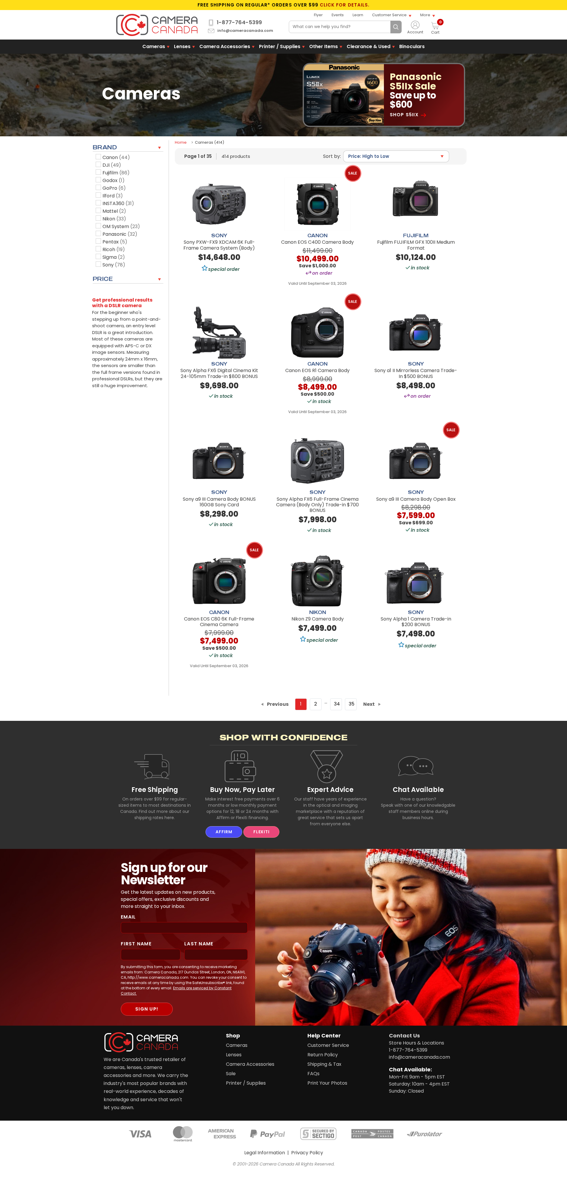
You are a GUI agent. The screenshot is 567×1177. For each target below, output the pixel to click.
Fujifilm (116, 172)
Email (128, 917)
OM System (121, 226)
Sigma (113, 257)
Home (181, 142)
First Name (136, 943)
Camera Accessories (224, 46)
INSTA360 (118, 203)
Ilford (112, 195)
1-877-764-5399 (239, 22)
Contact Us (404, 1035)
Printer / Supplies (279, 46)
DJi (111, 165)
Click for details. (344, 5)
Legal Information (264, 1152)
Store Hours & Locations (416, 1043)
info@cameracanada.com (245, 30)
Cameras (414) (209, 142)
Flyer (318, 14)
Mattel (114, 211)
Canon (116, 157)
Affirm (224, 832)
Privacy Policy (307, 1152)
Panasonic (119, 234)
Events (338, 14)
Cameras (153, 46)
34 (337, 703)
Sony (113, 264)
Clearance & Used (368, 46)
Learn (358, 14)
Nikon (114, 218)
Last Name (199, 943)
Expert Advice (330, 789)
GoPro (114, 188)
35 (351, 703)
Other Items (323, 46)
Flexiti (261, 832)
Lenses (182, 46)
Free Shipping (154, 789)
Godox (113, 180)
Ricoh (113, 249)
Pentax (114, 241)
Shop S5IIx (404, 115)
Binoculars (412, 46)
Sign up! (146, 1009)
